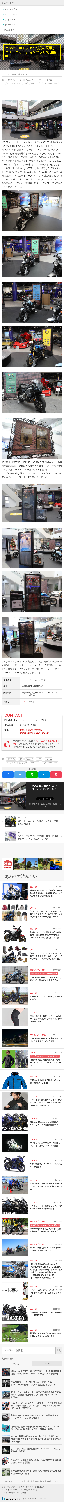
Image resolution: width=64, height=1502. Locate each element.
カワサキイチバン (11, 25)
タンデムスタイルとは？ (14, 1486)
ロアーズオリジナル (50, 84)
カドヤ (39, 80)
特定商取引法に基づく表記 (15, 1492)
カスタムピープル (11, 19)
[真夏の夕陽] (32, 864)
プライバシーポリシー (13, 1489)
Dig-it (30, 1486)
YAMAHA (29, 80)
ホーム (4, 1481)
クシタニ (48, 80)
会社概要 (40, 1486)
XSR (20, 80)
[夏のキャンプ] (19, 864)
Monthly (47, 1364)
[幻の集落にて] (44, 864)
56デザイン (11, 80)
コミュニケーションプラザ (17, 84)
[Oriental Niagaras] (56, 864)
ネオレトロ (34, 84)
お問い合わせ (31, 1489)
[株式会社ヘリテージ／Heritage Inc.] (11, 1499)
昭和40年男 (9, 30)
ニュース (6, 74)
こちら (25, 701)
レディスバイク (10, 14)
